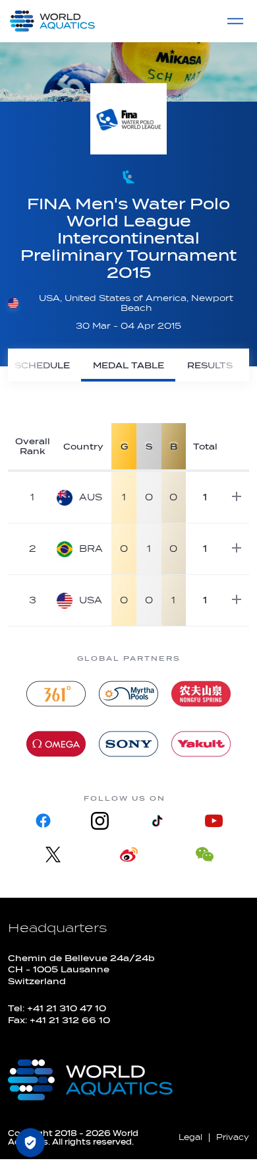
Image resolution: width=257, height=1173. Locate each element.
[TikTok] (156, 821)
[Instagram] (100, 821)
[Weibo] (129, 854)
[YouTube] (213, 821)
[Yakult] (201, 743)
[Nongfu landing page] (201, 693)
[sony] (128, 743)
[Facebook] (43, 821)
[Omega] (56, 743)
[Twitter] (53, 854)
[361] (56, 693)
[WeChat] (205, 854)
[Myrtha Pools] (128, 693)
